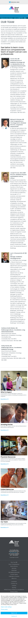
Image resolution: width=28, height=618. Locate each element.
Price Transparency (14, 564)
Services (14, 568)
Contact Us (14, 583)
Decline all (14, 616)
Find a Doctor (14, 566)
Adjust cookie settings (6, 606)
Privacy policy (4, 609)
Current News (14, 574)
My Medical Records (14, 572)
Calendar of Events (14, 576)
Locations (14, 581)
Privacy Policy (14, 591)
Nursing (14, 587)
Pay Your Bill (14, 562)
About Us (14, 578)
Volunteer (14, 570)
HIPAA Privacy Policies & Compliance (14, 589)
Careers (14, 585)
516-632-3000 (13, 552)
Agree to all (14, 613)
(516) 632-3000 (15, 2)
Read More (4, 399)
